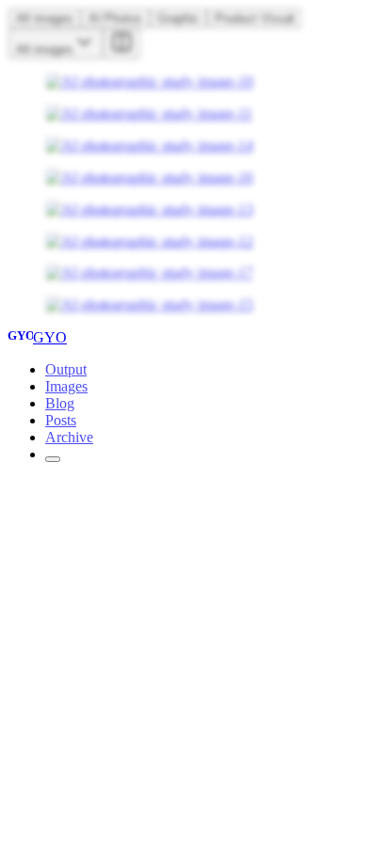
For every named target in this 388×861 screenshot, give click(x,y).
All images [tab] (44, 18)
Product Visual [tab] (255, 18)
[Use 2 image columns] (121, 43)
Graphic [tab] (178, 18)
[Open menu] (52, 459)
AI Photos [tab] (116, 18)
